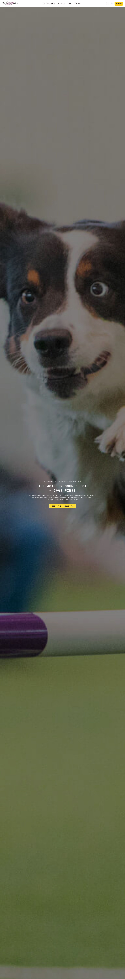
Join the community (62, 506)
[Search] (107, 3)
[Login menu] (112, 3)
